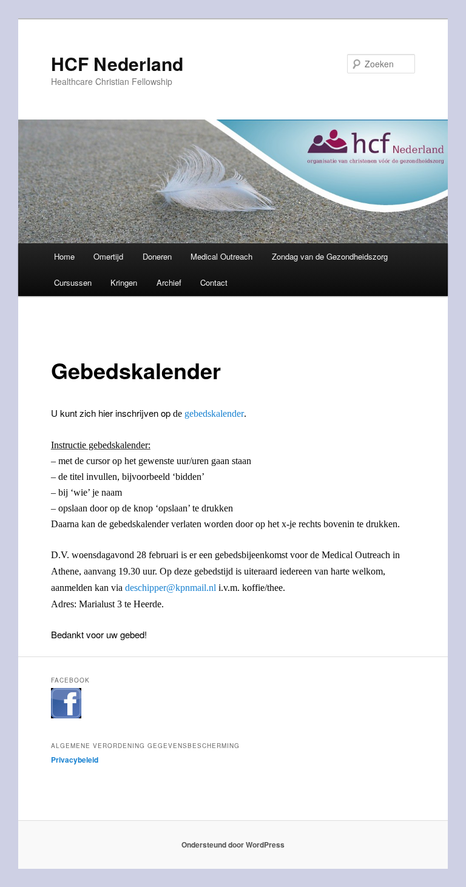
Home (64, 256)
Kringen (123, 282)
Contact (214, 282)
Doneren (157, 256)
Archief (169, 282)
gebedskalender (214, 413)
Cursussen (73, 282)
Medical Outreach (221, 256)
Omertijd (108, 256)
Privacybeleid (74, 759)
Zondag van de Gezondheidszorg (330, 256)
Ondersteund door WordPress (233, 844)
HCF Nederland (117, 63)
